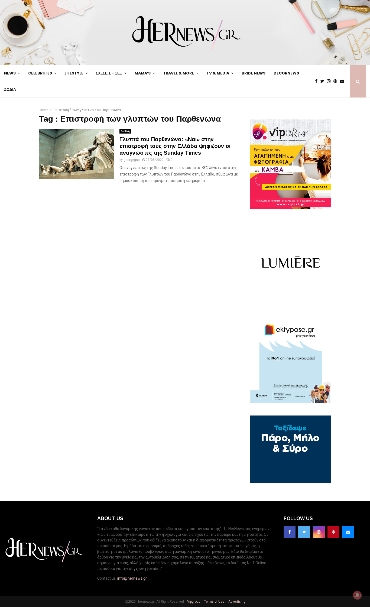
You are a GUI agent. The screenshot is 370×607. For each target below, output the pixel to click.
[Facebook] (317, 81)
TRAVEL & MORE (178, 73)
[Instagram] (330, 81)
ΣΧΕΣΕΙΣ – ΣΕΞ (109, 73)
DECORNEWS (286, 73)
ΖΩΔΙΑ (10, 89)
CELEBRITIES (40, 73)
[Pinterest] (336, 81)
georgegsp (131, 160)
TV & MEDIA (217, 73)
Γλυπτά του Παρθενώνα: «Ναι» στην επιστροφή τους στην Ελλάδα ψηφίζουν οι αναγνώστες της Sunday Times (175, 146)
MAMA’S (143, 73)
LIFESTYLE (73, 73)
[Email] (343, 81)
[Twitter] (323, 81)
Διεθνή (125, 131)
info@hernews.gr (132, 578)
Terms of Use (213, 601)
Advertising (236, 601)
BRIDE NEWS (253, 73)
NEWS (10, 73)
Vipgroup (193, 601)
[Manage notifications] (357, 595)
